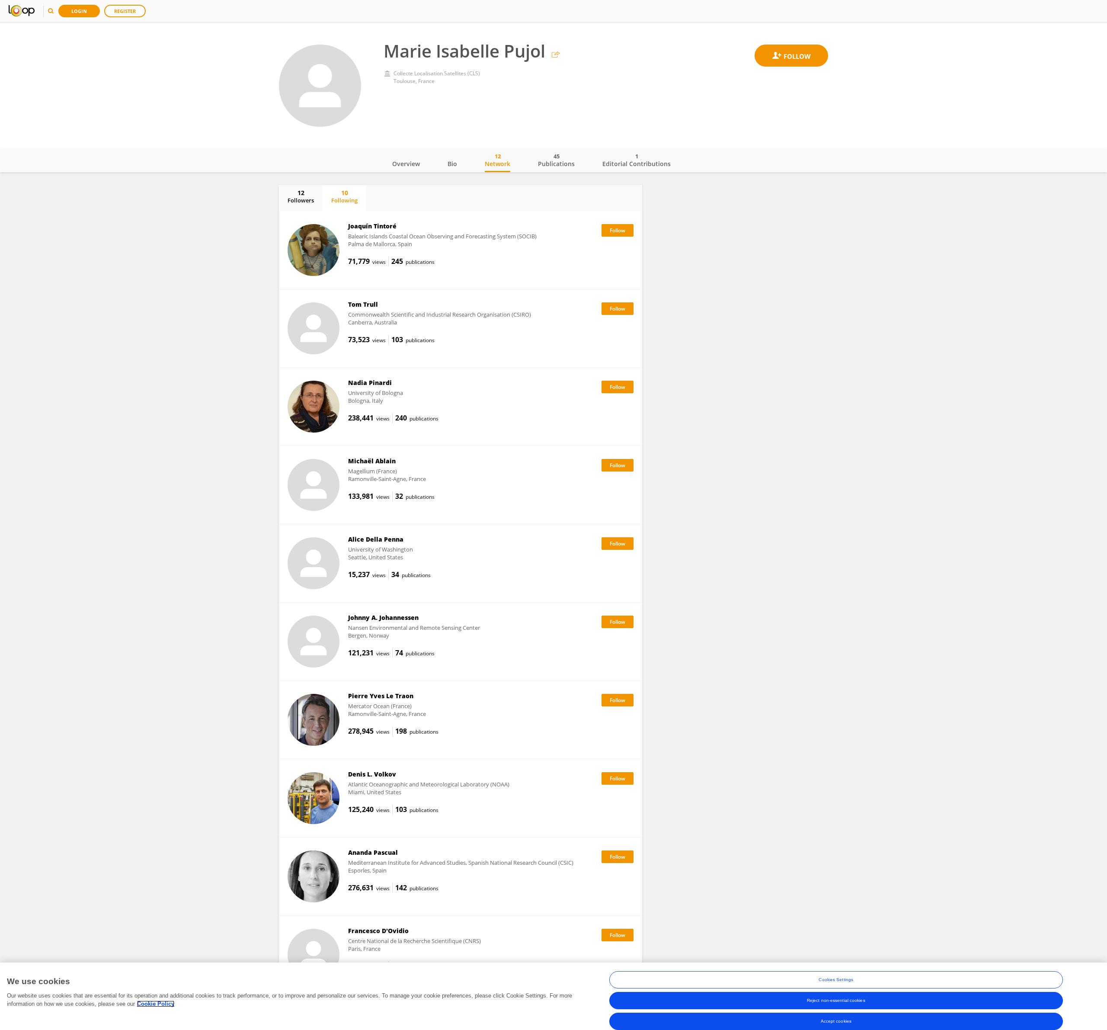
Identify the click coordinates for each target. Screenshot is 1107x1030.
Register (125, 11)
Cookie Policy (155, 1004)
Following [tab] (344, 196)
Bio (452, 164)
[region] (553, 996)
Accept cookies (836, 1021)
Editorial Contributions (636, 160)
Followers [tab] (301, 196)
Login (79, 11)
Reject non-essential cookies (836, 1000)
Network (497, 160)
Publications (556, 160)
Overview (406, 164)
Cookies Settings (836, 979)
